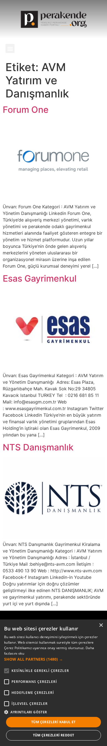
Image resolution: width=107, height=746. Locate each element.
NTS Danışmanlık (38, 447)
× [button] (101, 625)
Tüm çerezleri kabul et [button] (53, 722)
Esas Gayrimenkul (40, 278)
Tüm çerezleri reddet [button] (53, 735)
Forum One (26, 109)
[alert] (53, 682)
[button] (10, 48)
